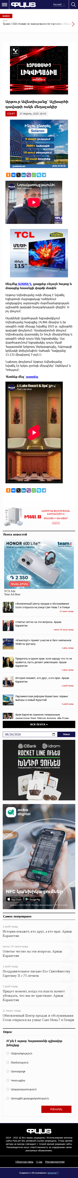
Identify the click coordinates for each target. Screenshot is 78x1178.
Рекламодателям (55, 1161)
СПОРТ (11, 113)
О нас (39, 1161)
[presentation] (64, 26)
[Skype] (39, 175)
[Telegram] (44, 175)
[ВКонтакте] (13, 175)
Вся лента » (39, 724)
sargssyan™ (53, 1172)
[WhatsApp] (34, 175)
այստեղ (31, 376)
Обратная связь (24, 1161)
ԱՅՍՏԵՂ (24, 284)
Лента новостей (15, 534)
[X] (18, 175)
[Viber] (28, 175)
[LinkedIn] (23, 175)
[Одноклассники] (8, 175)
